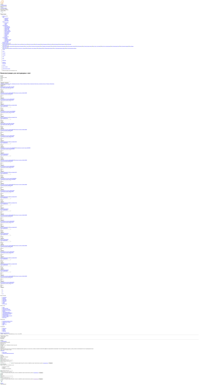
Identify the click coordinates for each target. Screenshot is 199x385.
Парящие (6, 38)
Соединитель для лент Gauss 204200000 (7, 148)
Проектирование (5, 314)
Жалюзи (3, 311)
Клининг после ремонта (6, 310)
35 (2, 293)
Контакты (4, 63)
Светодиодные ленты (6, 68)
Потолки (4, 16)
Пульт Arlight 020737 (4, 142)
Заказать (2, 104)
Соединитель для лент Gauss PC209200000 (7, 179)
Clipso (6, 24)
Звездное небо (7, 26)
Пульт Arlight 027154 (4, 118)
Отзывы (3, 54)
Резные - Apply (7, 30)
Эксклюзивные (5, 25)
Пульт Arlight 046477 (4, 240)
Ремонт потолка (5, 308)
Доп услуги (4, 47)
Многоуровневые (8, 31)
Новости (4, 62)
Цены (3, 51)
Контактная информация (4, 332)
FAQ (3, 56)
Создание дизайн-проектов (7, 315)
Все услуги (4, 317)
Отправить (41, 372)
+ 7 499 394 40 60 (3, 5)
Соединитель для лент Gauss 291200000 (7, 112)
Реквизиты (4, 328)
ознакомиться (36, 372)
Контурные (7, 41)
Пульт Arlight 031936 (4, 264)
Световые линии (8, 40)
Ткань (3, 21)
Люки (3, 307)
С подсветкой (4, 37)
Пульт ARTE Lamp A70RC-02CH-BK (6, 124)
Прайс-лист (4, 323)
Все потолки (4, 303)
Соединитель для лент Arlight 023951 (7, 252)
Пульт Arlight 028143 (4, 154)
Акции (3, 49)
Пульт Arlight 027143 (4, 203)
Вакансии (4, 60)
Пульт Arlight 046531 (4, 209)
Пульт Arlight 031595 (4, 234)
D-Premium (6, 22)
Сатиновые (4, 297)
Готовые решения (5, 43)
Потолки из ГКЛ (5, 42)
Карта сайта (4, 352)
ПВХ (3, 17)
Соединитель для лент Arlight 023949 (7, 136)
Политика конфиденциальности (8, 353)
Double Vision (7, 28)
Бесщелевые (7, 32)
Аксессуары (4, 45)
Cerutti (6, 23)
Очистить (6, 82)
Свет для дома (5, 66)
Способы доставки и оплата (7, 321)
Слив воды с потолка (6, 309)
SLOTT (6, 35)
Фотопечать (7, 36)
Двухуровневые (7, 27)
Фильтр (2, 85)
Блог (3, 58)
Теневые (6, 34)
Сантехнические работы (6, 313)
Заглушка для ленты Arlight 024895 (6, 93)
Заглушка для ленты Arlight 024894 (6, 185)
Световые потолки (8, 39)
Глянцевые (6, 19)
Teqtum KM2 (7, 29)
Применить (2, 82)
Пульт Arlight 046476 (4, 270)
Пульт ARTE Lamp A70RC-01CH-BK (6, 87)
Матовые (4, 298)
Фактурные (7, 20)
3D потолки (7, 33)
